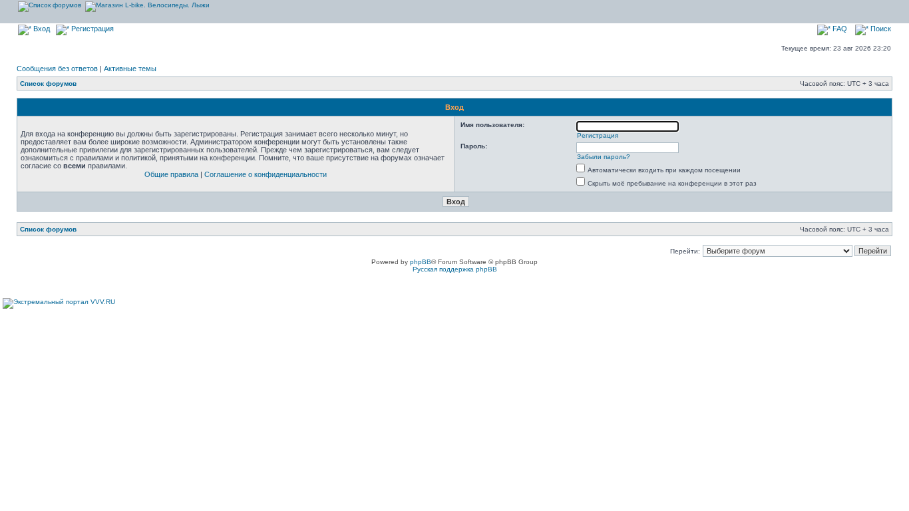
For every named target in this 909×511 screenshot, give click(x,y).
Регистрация (91, 29)
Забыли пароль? (603, 156)
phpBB (420, 261)
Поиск (879, 29)
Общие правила (171, 174)
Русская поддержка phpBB (455, 269)
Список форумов (48, 83)
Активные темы (130, 69)
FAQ (838, 29)
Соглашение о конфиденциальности (265, 174)
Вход (40, 29)
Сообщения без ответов (57, 69)
